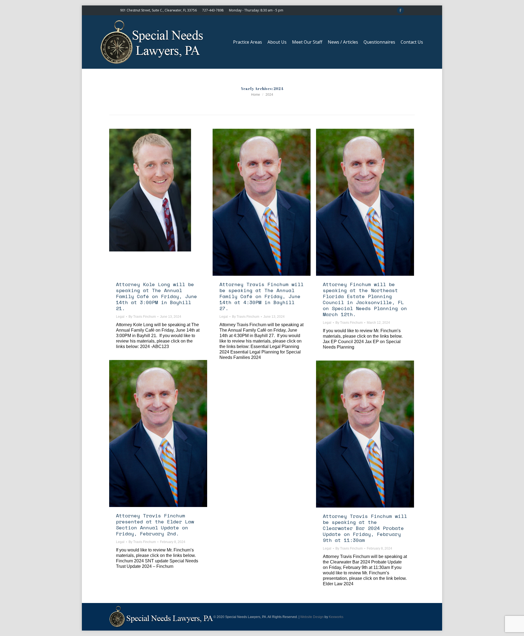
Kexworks (336, 617)
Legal (120, 317)
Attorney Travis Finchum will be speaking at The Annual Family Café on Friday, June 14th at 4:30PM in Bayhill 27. (261, 296)
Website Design (312, 617)
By (142, 317)
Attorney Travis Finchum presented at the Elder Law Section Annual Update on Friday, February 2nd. (155, 524)
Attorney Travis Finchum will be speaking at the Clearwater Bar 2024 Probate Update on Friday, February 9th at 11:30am (365, 528)
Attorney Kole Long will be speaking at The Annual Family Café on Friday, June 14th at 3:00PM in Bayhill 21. (156, 296)
